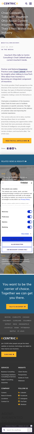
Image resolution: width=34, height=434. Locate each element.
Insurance (23, 69)
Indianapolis (24, 324)
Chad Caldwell (19, 71)
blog (3, 174)
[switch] (29, 216)
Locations (4, 398)
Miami (16, 328)
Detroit (8, 324)
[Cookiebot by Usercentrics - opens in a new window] (21, 183)
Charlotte (16, 317)
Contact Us (5, 401)
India (15, 324)
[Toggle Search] (26, 3)
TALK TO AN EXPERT (16, 307)
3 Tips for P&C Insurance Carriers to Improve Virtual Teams (14, 178)
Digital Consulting (7, 380)
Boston (8, 317)
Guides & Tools (23, 378)
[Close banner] (31, 183)
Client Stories (22, 372)
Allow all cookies (17, 239)
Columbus (27, 320)
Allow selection (17, 244)
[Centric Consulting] (9, 3)
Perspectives (22, 375)
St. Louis (20, 331)
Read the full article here (16, 141)
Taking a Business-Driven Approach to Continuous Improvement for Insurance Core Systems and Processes (15, 261)
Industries (4, 382)
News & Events (6, 395)
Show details (25, 234)
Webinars (21, 381)
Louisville (8, 328)
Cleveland (17, 320)
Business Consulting (7, 372)
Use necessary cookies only (17, 249)
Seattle (13, 331)
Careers (3, 392)
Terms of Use (23, 426)
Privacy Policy (25, 199)
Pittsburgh (25, 328)
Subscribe (8, 354)
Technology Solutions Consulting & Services (8, 376)
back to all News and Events (10, 43)
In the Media (7, 49)
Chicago (26, 317)
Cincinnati (7, 320)
